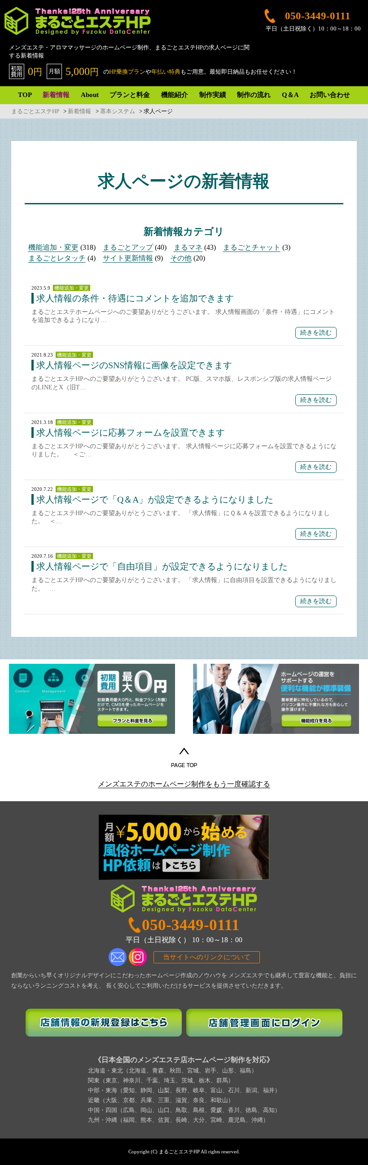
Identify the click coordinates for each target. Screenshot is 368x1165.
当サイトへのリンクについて (206, 957)
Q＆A (290, 94)
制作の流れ (254, 94)
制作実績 (212, 94)
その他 (181, 258)
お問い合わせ (330, 94)
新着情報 (56, 94)
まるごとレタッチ (57, 258)
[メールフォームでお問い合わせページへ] (118, 957)
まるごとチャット (251, 247)
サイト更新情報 (128, 258)
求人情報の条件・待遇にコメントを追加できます (135, 298)
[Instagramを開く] (138, 957)
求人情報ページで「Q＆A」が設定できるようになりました (154, 499)
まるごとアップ (128, 247)
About (90, 94)
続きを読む (316, 332)
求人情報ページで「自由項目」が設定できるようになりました (162, 566)
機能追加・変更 (53, 247)
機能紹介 (174, 94)
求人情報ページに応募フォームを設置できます (130, 432)
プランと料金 (130, 94)
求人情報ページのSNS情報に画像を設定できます (134, 365)
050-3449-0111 (191, 925)
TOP (25, 94)
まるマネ (188, 247)
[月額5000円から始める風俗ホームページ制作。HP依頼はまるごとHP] (184, 847)
